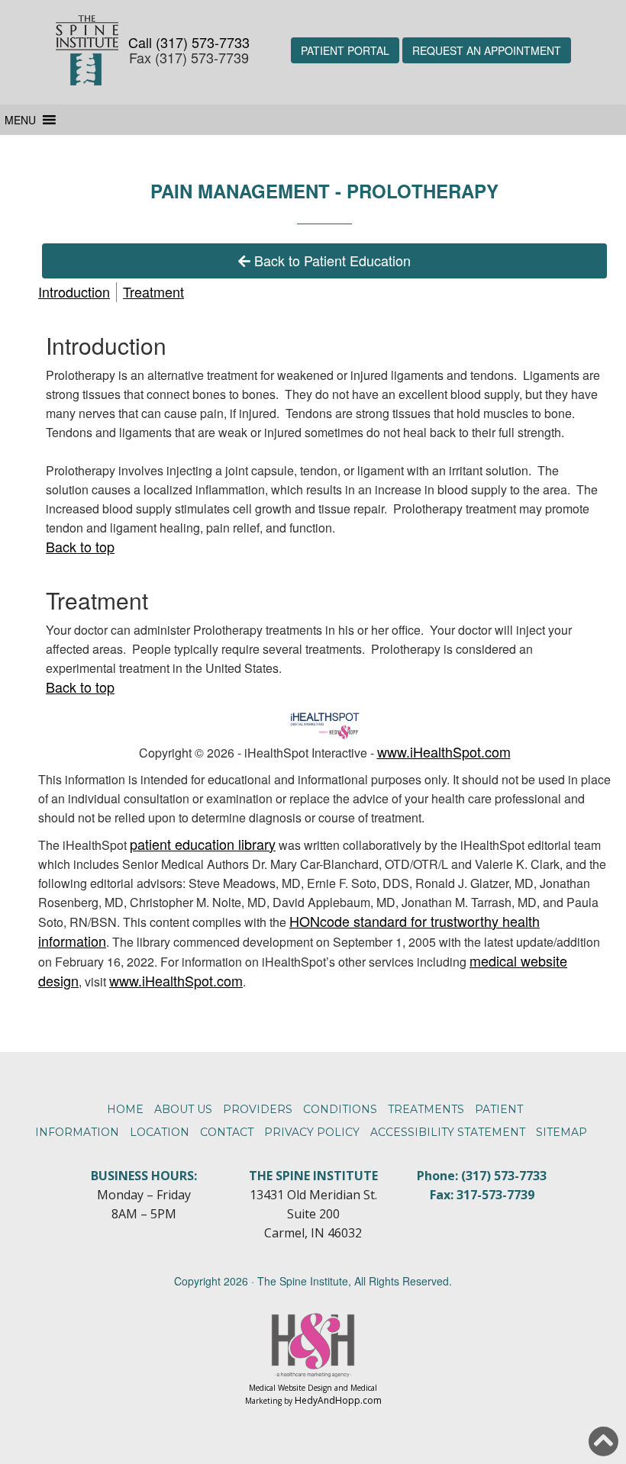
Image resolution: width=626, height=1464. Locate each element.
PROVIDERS (257, 1109)
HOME (125, 1109)
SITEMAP (561, 1132)
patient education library (203, 844)
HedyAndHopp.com (338, 1400)
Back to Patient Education (332, 260)
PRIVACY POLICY (312, 1132)
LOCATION (159, 1132)
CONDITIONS (340, 1109)
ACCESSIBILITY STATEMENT (447, 1132)
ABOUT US (183, 1109)
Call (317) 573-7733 (189, 42)
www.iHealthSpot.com (444, 751)
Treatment (153, 291)
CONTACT (226, 1132)
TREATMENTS (426, 1109)
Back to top (80, 546)
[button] (20, 120)
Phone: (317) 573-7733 (482, 1175)
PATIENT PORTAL (345, 50)
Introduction (74, 291)
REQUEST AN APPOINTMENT (486, 50)
